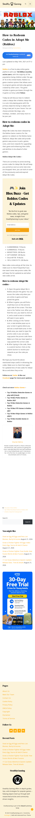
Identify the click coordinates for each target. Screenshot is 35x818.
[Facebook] (19, 730)
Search (5, 518)
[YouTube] (15, 730)
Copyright (6, 712)
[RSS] (23, 730)
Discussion (7, 508)
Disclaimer (6, 715)
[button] (25, 3)
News (11, 508)
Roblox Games (19, 387)
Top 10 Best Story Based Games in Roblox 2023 (16, 510)
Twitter (15, 375)
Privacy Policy (7, 705)
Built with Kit (17, 238)
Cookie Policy (7, 701)
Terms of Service (9, 718)
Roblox (15, 508)
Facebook (6, 378)
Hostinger (7, 815)
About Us (6, 691)
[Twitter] (11, 730)
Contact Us (7, 698)
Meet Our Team (8, 695)
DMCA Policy (7, 708)
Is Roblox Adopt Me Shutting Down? (13, 512)
